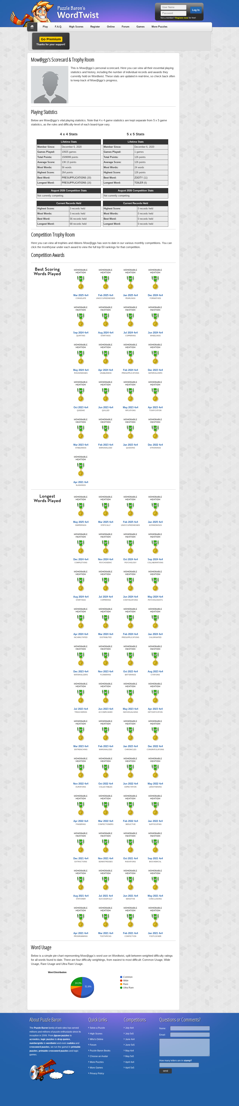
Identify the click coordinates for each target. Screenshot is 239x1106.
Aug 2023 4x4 (155, 671)
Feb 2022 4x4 (130, 821)
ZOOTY (138, 177)
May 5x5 (129, 1056)
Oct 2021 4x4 (130, 858)
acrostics (35, 1039)
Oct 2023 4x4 (81, 407)
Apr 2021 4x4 (80, 482)
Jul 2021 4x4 (106, 895)
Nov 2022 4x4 (80, 783)
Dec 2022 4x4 (155, 444)
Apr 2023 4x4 (155, 407)
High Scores (76, 26)
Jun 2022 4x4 (130, 783)
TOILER (138, 182)
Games (140, 26)
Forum (125, 26)
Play (45, 26)
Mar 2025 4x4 (80, 295)
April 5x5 (129, 1067)
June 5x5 (130, 1045)
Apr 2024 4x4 (105, 370)
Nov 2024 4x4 (105, 559)
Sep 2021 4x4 (155, 858)
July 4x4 (129, 1028)
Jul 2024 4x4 (130, 332)
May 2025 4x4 (81, 522)
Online (111, 26)
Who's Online (96, 1039)
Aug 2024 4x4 (105, 332)
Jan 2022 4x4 (155, 821)
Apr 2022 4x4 (80, 821)
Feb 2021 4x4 (130, 933)
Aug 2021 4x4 (81, 895)
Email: (162, 1034)
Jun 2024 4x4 (155, 332)
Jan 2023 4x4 (130, 444)
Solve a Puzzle (97, 1028)
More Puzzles (159, 26)
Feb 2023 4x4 (105, 444)
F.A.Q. (58, 26)
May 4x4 (129, 1050)
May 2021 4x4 (155, 895)
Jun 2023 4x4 (105, 407)
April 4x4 (129, 1062)
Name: (162, 1028)
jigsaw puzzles (61, 1035)
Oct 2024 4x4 (130, 559)
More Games (96, 1067)
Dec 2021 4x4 (80, 858)
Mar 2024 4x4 (105, 634)
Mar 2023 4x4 (80, 444)
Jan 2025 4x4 (130, 295)
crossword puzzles (39, 1047)
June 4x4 (130, 1039)
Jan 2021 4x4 (155, 933)
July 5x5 (129, 1033)
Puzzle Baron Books (100, 1050)
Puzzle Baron (41, 1028)
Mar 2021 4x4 (105, 933)
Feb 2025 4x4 (105, 295)
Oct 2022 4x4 (105, 783)
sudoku (71, 1043)
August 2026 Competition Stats (69, 190)
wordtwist (51, 1043)
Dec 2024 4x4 (155, 295)
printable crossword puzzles (54, 1051)
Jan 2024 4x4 (155, 634)
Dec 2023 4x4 (155, 370)
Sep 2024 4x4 (80, 332)
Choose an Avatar (99, 1056)
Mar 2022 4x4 (105, 821)
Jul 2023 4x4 (81, 708)
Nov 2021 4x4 (105, 858)
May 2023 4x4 (130, 407)
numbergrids (36, 1043)
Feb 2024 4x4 (130, 370)
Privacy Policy (97, 1073)
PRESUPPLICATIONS (74, 177)
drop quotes (63, 1039)
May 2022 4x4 (155, 783)
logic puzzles (47, 1039)
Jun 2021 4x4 (130, 895)
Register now (181, 18)
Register (95, 26)
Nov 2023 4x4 (105, 671)
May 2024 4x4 (81, 370)
